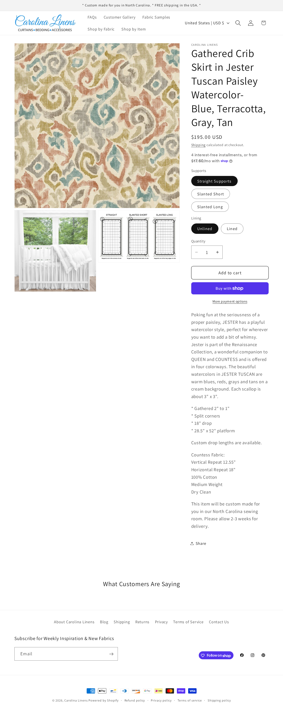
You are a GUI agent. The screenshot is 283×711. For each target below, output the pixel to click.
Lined (232, 228)
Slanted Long (210, 206)
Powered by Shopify (103, 700)
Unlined (204, 228)
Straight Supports (214, 181)
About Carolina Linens (74, 622)
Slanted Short (210, 193)
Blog (104, 622)
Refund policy (134, 700)
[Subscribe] (111, 654)
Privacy (161, 622)
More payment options (229, 301)
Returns (142, 622)
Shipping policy (219, 700)
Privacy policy (161, 700)
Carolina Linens (76, 700)
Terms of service (190, 700)
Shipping (198, 145)
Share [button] (201, 543)
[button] (238, 23)
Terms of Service (188, 622)
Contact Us (219, 622)
